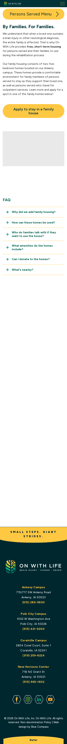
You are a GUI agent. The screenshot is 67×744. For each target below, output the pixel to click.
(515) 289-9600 (33, 602)
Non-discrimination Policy (35, 722)
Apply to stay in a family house (33, 111)
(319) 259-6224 (33, 655)
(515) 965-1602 (33, 682)
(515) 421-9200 (33, 629)
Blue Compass (40, 726)
